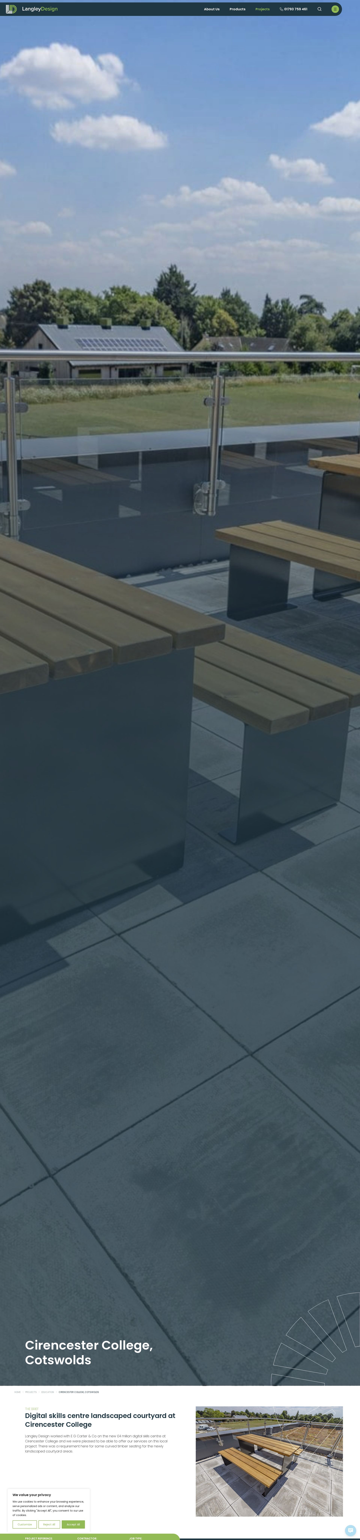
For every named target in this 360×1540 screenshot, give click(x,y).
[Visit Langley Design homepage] (39, 9)
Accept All (73, 1524)
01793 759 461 (295, 9)
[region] (49, 1511)
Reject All (49, 1524)
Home (17, 1392)
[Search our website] (319, 9)
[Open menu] (335, 9)
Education (47, 1392)
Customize (25, 1524)
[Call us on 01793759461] (281, 9)
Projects (31, 1392)
